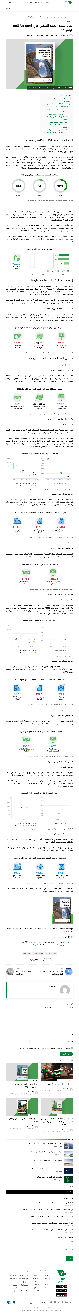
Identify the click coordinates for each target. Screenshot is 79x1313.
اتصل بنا (14, 1291)
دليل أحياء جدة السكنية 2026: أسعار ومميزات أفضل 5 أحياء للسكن (51, 1216)
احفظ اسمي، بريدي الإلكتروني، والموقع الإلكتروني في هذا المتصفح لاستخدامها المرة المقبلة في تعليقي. (45, 1048)
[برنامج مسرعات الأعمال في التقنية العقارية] (68, 1179)
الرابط (22, 942)
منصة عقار (64, 212)
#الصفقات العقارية (37, 953)
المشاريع (37, 3)
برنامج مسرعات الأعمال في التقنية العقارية (49, 1177)
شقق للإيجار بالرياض (35, 1280)
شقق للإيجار (46, 1275)
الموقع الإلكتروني (33, 1041)
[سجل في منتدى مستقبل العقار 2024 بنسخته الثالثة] (68, 1171)
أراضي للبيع (46, 1288)
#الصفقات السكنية (51, 953)
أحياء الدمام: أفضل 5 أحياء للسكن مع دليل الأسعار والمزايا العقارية (52, 1230)
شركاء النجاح (24, 1285)
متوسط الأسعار (23, 1279)
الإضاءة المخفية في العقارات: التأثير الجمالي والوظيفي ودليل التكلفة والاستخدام (47, 1210)
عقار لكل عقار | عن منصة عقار (60, 1084)
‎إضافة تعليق (29, 35)
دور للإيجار (36, 1285)
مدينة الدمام (34, 721)
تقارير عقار (69, 21)
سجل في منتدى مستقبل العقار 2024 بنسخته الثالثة (46, 1169)
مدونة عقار (14, 1282)
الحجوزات (27, 3)
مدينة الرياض (14, 500)
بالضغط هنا (65, 931)
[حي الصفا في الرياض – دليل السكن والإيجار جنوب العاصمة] (68, 1154)
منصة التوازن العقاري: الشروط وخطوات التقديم (48, 1160)
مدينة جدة (36, 667)
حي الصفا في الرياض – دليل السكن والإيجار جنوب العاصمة (44, 1152)
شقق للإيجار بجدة (35, 1289)
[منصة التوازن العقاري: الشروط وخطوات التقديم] (68, 1162)
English (42, 1303)
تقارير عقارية (26, 953)
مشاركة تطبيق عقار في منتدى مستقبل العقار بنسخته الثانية (51, 971)
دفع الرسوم (13, 1275)
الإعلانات (47, 3)
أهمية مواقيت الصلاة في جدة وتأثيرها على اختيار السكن (45, 1143)
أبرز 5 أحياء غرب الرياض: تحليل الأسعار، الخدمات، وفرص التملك (52, 1223)
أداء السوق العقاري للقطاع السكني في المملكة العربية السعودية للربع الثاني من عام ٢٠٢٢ (57, 1122)
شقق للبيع (47, 1285)
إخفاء (62, 95)
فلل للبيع (47, 1279)
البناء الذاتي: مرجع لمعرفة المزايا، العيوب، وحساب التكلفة (54, 1203)
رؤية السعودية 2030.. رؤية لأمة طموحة (24, 971)
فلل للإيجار (36, 1275)
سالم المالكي (64, 35)
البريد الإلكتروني (68, 1041)
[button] (28, 959)
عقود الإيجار (13, 1279)
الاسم (71, 1034)
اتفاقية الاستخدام (14, 1286)
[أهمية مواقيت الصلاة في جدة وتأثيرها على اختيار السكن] (68, 1145)
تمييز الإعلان (24, 1282)
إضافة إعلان (24, 1275)
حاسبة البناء (24, 1291)
